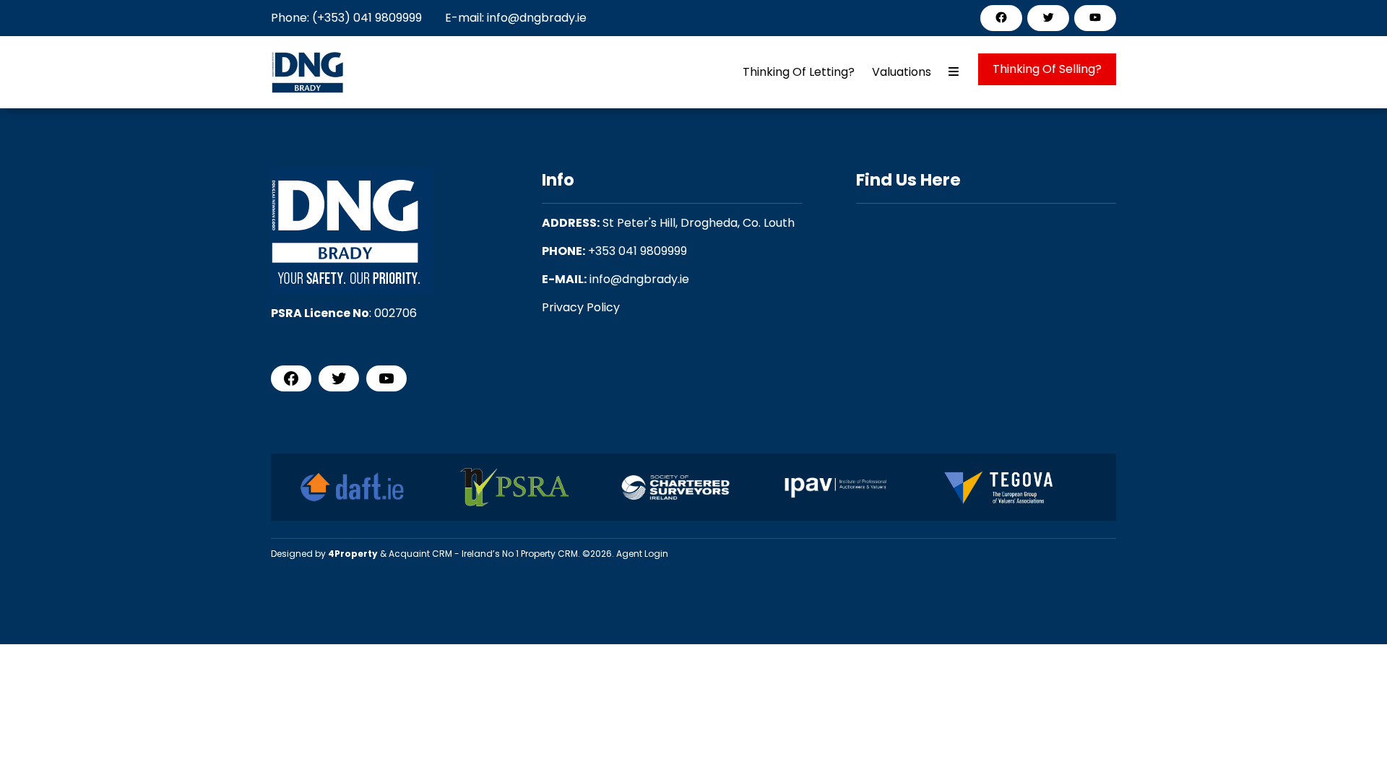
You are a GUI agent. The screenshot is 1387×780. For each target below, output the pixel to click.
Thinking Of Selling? (1047, 69)
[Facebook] (1001, 17)
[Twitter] (1048, 17)
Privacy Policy (581, 307)
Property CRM (549, 553)
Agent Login (642, 553)
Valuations (901, 72)
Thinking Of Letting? (799, 72)
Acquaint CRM (420, 553)
